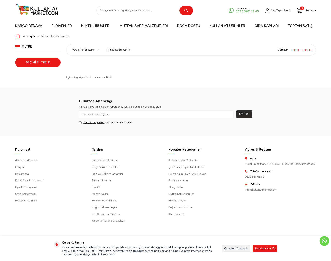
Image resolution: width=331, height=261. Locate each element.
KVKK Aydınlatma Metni (29, 180)
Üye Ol (96, 187)
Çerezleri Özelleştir (236, 248)
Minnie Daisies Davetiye (55, 36)
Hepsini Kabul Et (265, 248)
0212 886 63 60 (254, 177)
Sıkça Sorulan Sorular (105, 167)
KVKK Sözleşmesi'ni (93, 122)
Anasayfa (29, 36)
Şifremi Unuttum (101, 180)
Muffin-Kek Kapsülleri (181, 194)
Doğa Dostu (188, 26)
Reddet (138, 251)
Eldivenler (62, 26)
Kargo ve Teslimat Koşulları (108, 221)
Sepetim (309, 10)
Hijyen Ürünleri (95, 26)
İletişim (19, 167)
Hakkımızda (22, 174)
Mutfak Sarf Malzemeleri (144, 26)
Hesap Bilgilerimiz (26, 200)
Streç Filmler (176, 187)
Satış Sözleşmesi (25, 194)
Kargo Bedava (28, 26)
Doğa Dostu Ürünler (180, 207)
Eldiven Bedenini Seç (104, 200)
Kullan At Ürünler (227, 26)
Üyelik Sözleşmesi (26, 187)
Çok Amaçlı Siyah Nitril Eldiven (187, 167)
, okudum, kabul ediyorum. (108, 122)
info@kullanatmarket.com (260, 190)
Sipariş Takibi (100, 194)
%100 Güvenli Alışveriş (106, 214)
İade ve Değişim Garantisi (107, 174)
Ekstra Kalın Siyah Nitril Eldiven (187, 174)
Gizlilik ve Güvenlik (26, 160)
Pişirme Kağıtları (178, 180)
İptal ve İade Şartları (104, 160)
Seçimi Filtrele (38, 62)
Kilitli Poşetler (176, 214)
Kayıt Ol (244, 114)
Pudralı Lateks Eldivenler (183, 160)
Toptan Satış (300, 26)
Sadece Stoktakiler (120, 49)
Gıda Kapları (266, 26)
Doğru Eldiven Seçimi (104, 207)
